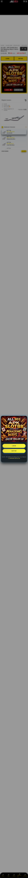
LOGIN (14, 445)
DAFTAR (14, 450)
